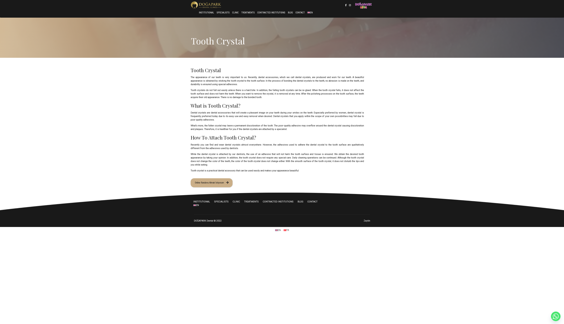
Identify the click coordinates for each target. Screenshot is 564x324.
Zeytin (367, 220)
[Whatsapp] (556, 316)
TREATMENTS (248, 12)
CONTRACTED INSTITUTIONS (271, 12)
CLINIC (235, 12)
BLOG (290, 12)
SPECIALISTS (223, 12)
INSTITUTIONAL (206, 12)
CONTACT (300, 12)
